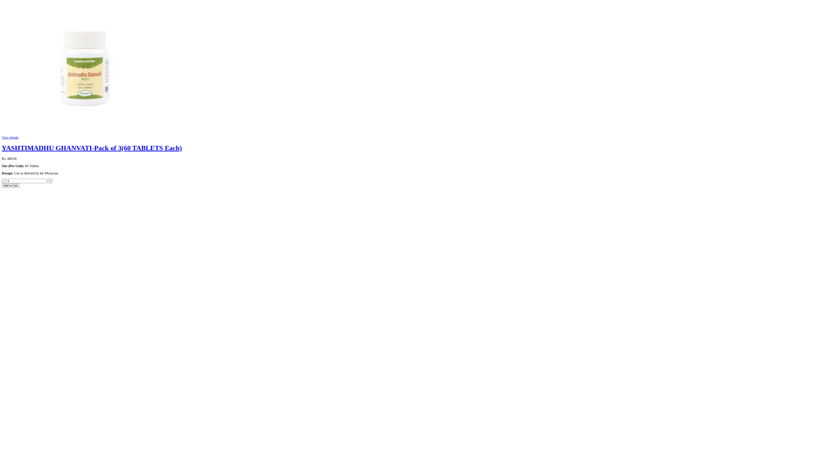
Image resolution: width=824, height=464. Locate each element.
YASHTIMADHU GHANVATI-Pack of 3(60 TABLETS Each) (92, 148)
